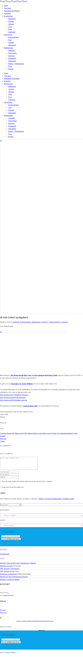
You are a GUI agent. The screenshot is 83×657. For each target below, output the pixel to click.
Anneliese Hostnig (6, 433)
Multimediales (36, 322)
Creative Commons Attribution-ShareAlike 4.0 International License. (35, 621)
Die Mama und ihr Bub (19, 433)
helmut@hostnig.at (8, 595)
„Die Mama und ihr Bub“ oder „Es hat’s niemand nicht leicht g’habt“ (34, 375)
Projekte (44, 322)
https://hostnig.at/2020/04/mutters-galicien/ (13, 400)
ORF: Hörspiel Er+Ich (7, 571)
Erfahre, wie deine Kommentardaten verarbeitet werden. (56, 499)
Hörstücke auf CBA (6, 566)
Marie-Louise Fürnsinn (49, 433)
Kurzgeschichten (25, 322)
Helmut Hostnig (54, 322)
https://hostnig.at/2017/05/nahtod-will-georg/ (14, 395)
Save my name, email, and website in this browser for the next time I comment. (27, 481)
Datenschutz (3, 612)
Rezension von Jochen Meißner (22, 384)
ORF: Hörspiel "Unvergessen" (10, 568)
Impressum (3, 610)
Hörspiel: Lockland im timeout (10, 579)
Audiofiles (16, 322)
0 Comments (64, 322)
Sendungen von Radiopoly (8, 574)
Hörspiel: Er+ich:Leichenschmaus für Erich (14, 577)
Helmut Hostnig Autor (35, 433)
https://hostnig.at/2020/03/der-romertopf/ (13, 397)
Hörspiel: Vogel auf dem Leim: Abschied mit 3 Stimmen (18, 563)
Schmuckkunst (4, 554)
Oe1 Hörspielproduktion (65, 433)
